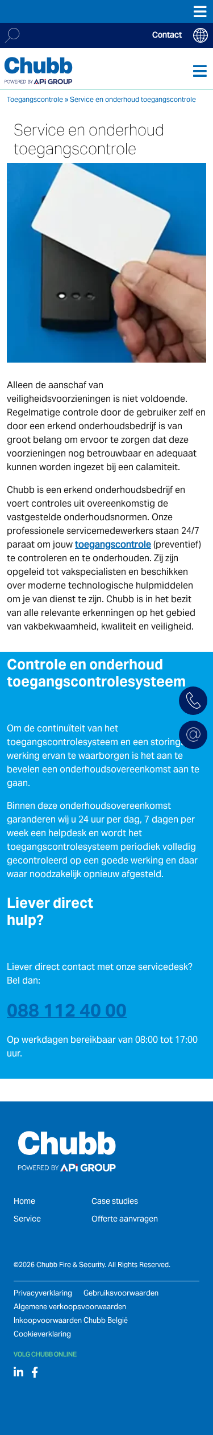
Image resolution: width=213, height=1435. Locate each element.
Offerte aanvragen (124, 1219)
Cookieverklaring (42, 1334)
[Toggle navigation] (200, 71)
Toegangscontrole (35, 99)
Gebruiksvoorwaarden (120, 1293)
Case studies (114, 1201)
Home (24, 1201)
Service (27, 1219)
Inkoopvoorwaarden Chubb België (71, 1320)
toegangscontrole (113, 544)
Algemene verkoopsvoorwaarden (70, 1306)
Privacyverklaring (43, 1293)
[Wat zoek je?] (12, 35)
